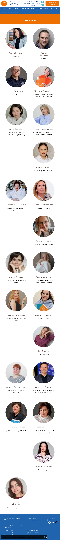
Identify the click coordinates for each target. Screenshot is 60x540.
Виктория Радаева (43, 315)
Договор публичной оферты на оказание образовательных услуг (34, 532)
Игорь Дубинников (16, 91)
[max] (50, 523)
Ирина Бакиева (16, 277)
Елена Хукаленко (43, 167)
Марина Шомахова (16, 427)
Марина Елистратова (16, 387)
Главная (4, 8)
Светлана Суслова (16, 315)
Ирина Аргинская (44, 241)
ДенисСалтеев (44, 54)
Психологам (16, 8)
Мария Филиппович (44, 467)
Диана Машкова (16, 53)
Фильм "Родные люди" (43, 8)
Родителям (54, 8)
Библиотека (5, 12)
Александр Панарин (43, 387)
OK (45, 537)
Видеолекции (14, 12)
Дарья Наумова (16, 504)
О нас (9, 8)
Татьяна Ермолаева (43, 91)
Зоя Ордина (43, 351)
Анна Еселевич (16, 129)
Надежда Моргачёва (43, 205)
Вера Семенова (44, 427)
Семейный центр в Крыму (28, 8)
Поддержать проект (52, 3)
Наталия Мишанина (16, 205)
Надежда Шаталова (43, 129)
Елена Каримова (43, 277)
